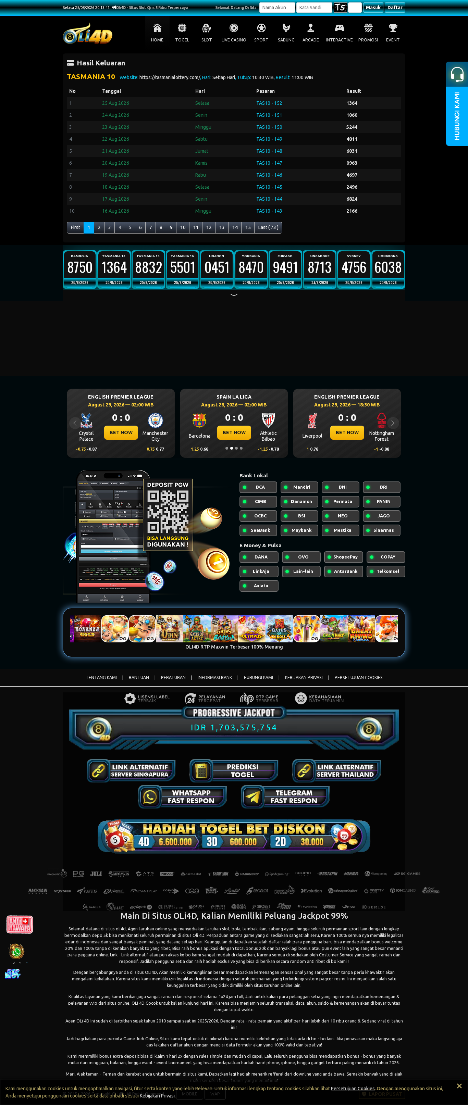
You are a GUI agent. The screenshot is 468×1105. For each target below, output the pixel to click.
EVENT (393, 40)
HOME (157, 40)
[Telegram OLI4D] (285, 797)
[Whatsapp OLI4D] (182, 797)
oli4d (121, 928)
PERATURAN (173, 677)
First (75, 227)
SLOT (206, 40)
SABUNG (286, 40)
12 (209, 227)
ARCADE (311, 40)
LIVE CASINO (234, 40)
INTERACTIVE (339, 40)
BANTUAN (139, 677)
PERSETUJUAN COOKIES (359, 677)
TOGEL (182, 40)
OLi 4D (82, 1020)
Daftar (395, 7)
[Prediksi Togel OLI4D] (234, 771)
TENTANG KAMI (101, 677)
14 (235, 227)
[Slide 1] (226, 448)
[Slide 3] (236, 448)
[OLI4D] (131, 771)
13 (222, 227)
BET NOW (121, 432)
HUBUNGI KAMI (258, 677)
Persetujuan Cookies (353, 1088)
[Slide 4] (241, 448)
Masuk (373, 7)
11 (196, 227)
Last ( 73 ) (268, 227)
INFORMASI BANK (215, 677)
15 (248, 227)
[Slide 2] (231, 448)
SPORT (261, 40)
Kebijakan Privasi (157, 1095)
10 (183, 227)
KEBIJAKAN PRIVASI (304, 677)
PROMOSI (368, 40)
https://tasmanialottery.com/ (169, 77)
